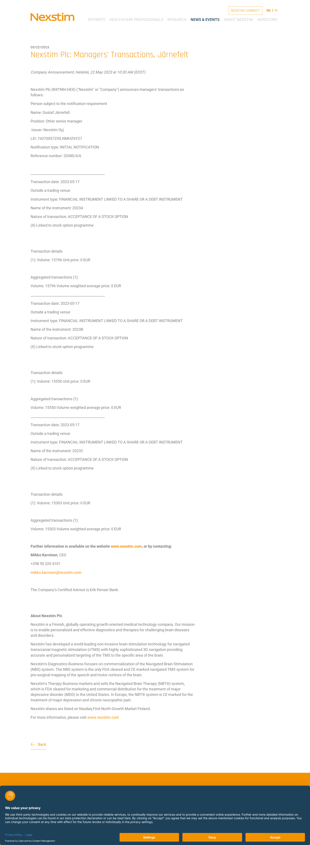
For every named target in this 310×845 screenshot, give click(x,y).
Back (42, 744)
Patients (96, 19)
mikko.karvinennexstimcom (56, 572)
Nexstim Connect (245, 10)
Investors (267, 19)
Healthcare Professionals (136, 19)
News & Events (205, 19)
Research (176, 19)
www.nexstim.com (103, 717)
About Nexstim (238, 19)
